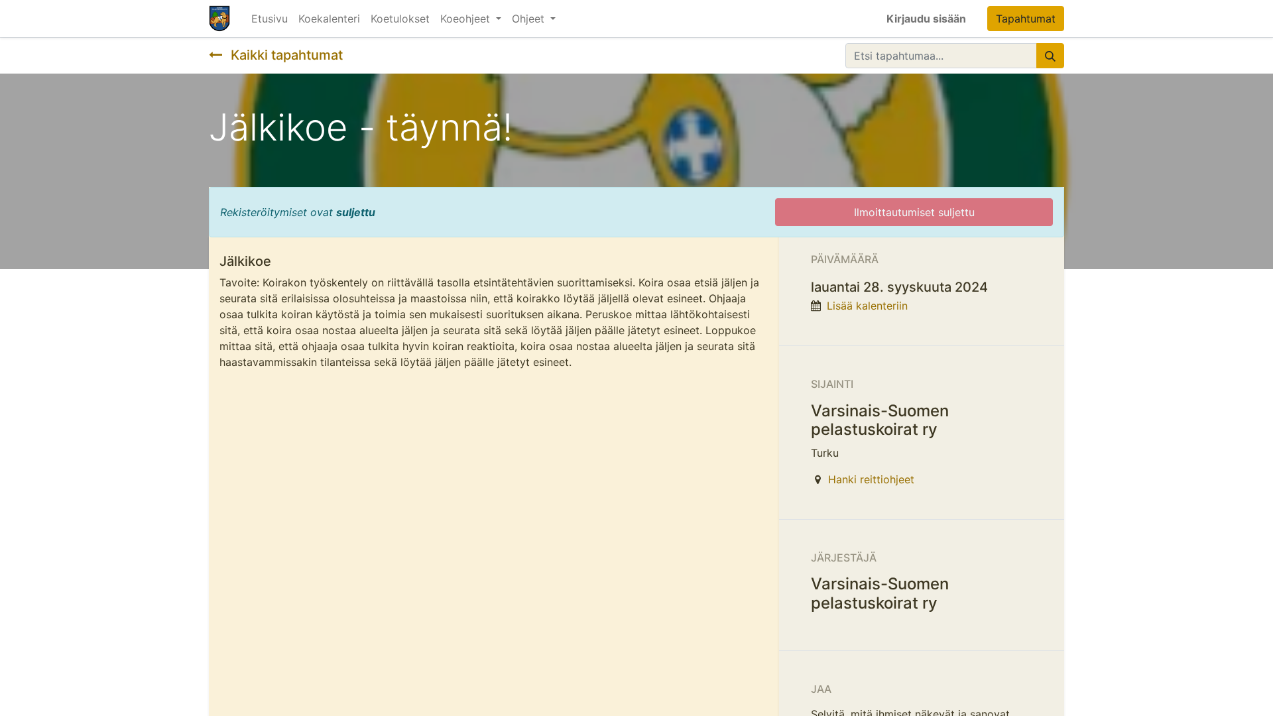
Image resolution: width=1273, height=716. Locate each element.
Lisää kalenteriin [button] (867, 305)
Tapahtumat (1026, 18)
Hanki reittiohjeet (871, 479)
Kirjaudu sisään (926, 18)
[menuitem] (269, 18)
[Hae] (1050, 55)
